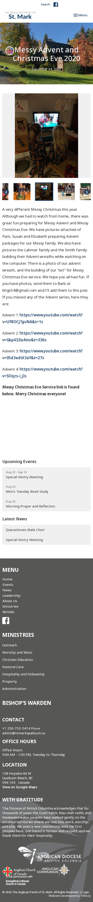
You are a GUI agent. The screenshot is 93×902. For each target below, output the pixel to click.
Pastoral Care (13, 666)
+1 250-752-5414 (16, 728)
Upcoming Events (19, 461)
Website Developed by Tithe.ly (70, 895)
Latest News (14, 518)
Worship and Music (17, 652)
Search (45, 4)
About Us (9, 601)
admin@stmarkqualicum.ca (23, 733)
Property (9, 681)
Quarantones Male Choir (25, 529)
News (7, 590)
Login (85, 892)
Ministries (10, 606)
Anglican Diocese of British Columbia (52, 856)
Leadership (11, 595)
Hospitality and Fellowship (23, 674)
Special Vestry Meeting (24, 539)
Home (7, 579)
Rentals (8, 611)
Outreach (9, 645)
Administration (14, 688)
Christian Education (17, 659)
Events (7, 584)
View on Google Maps (19, 787)
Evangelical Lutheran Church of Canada (17, 880)
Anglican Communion (53, 869)
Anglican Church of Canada (19, 870)
